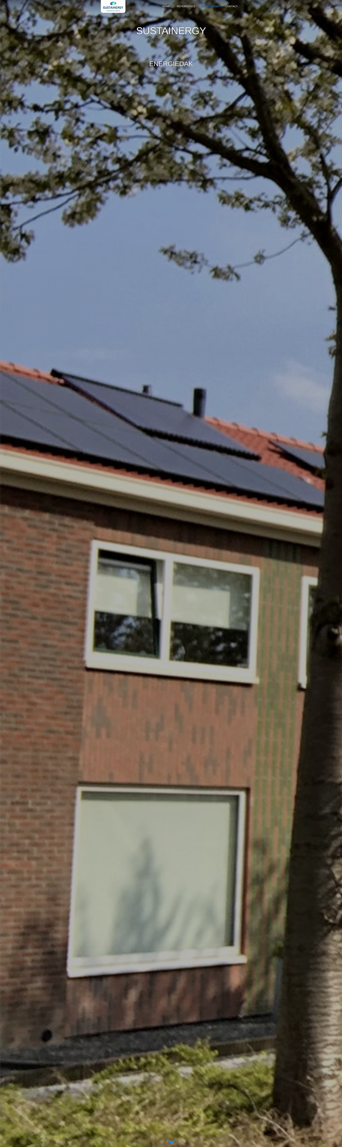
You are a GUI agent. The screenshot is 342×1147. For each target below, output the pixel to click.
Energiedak (210, 6)
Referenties (186, 6)
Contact (231, 6)
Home (166, 6)
